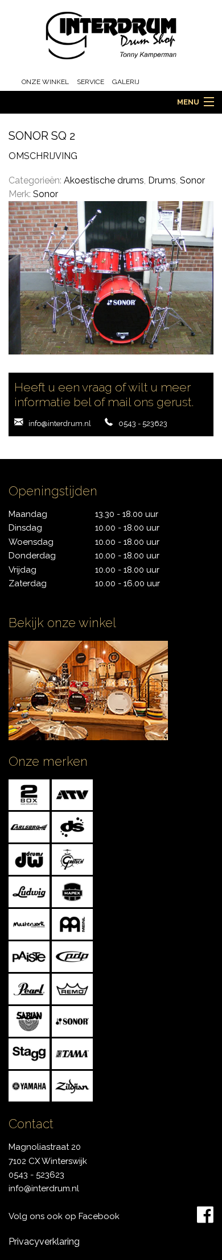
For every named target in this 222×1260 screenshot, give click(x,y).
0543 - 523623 (142, 423)
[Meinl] (72, 923)
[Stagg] (29, 1053)
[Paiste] (29, 955)
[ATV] (72, 793)
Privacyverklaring (44, 1241)
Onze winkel (45, 82)
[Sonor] (72, 1020)
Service (90, 82)
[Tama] (72, 1053)
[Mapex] (72, 891)
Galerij (125, 82)
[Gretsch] (72, 858)
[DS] (72, 826)
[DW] (29, 858)
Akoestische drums (104, 180)
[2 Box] (29, 793)
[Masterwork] (29, 923)
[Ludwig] (29, 891)
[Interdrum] (111, 35)
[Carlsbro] (29, 826)
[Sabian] (29, 1020)
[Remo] (72, 988)
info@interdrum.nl (59, 423)
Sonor (192, 180)
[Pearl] (29, 988)
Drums (162, 180)
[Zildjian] (72, 1085)
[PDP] (72, 955)
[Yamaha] (29, 1085)
